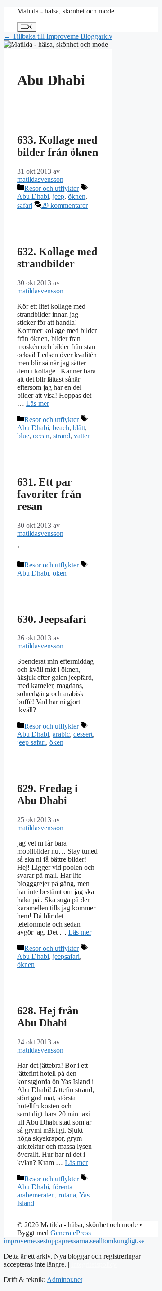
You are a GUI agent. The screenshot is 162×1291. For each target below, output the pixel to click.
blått (79, 428)
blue (23, 436)
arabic (61, 734)
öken (60, 573)
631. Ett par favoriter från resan (49, 494)
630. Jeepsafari (51, 619)
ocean (41, 436)
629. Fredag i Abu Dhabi (47, 794)
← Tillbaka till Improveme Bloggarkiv (58, 36)
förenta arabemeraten (44, 1191)
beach (61, 428)
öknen (77, 196)
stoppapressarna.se (69, 1241)
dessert (83, 734)
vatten (82, 436)
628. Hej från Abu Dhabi (47, 1017)
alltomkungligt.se (120, 1241)
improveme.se (23, 1241)
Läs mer (37, 403)
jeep (58, 196)
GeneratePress (70, 1233)
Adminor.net (64, 1279)
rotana (67, 1195)
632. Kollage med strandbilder (57, 258)
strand (61, 436)
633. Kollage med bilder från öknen (57, 146)
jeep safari (31, 742)
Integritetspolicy (94, 1264)
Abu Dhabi (33, 196)
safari (24, 205)
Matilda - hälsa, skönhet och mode (65, 11)
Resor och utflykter (51, 188)
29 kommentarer (64, 205)
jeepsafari (66, 956)
